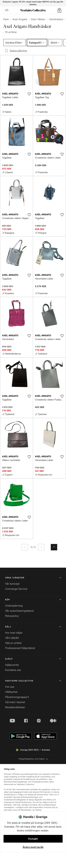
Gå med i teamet (15, 702)
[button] (59, 10)
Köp (7, 599)
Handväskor (56, 19)
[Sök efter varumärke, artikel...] (6, 10)
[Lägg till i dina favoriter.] (29, 94)
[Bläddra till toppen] (54, 547)
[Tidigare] (25, 547)
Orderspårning (14, 606)
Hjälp (9, 659)
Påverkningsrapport (17, 697)
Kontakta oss (13, 670)
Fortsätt (33, 839)
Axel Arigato (19, 19)
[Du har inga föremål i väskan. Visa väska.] (59, 10)
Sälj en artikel (13, 643)
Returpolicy (12, 616)
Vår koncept (12, 584)
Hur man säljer (14, 633)
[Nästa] (41, 547)
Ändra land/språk (33, 847)
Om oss (9, 687)
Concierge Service (16, 589)
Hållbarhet (11, 692)
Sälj (8, 626)
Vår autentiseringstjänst (19, 611)
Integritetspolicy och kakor (32, 758)
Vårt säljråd (12, 638)
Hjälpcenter (12, 665)
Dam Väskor (38, 19)
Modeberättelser (15, 707)
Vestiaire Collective (19, 681)
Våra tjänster (14, 577)
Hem (6, 19)
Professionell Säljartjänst (20, 648)
